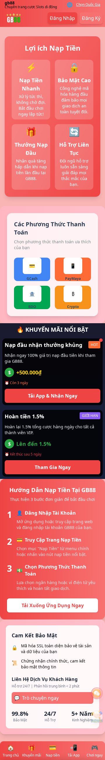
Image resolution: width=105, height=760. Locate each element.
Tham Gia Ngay (53, 467)
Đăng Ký (91, 18)
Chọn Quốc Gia (88, 4)
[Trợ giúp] (97, 693)
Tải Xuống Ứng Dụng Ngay (53, 605)
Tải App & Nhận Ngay (52, 396)
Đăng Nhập (62, 18)
